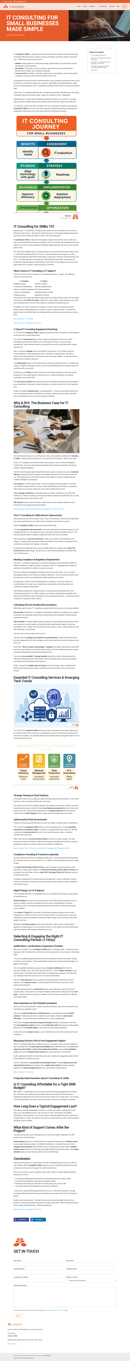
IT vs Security (103, 6)
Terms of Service (59, 1310)
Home (79, 6)
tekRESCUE (47, 1355)
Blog (118, 6)
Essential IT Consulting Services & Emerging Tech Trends (100, 62)
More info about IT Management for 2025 (27, 323)
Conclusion (94, 70)
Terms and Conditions (27, 1358)
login (124, 6)
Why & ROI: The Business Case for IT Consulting (101, 58)
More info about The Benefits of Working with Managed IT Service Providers (39, 509)
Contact (111, 6)
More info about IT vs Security (24, 319)
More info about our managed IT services (27, 1209)
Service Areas (12, 1344)
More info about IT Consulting (23, 1072)
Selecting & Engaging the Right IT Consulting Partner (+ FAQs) (100, 66)
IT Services (21, 35)
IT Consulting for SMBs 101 (98, 55)
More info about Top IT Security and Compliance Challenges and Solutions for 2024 (41, 848)
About (85, 6)
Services (91, 6)
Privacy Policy (48, 1310)
